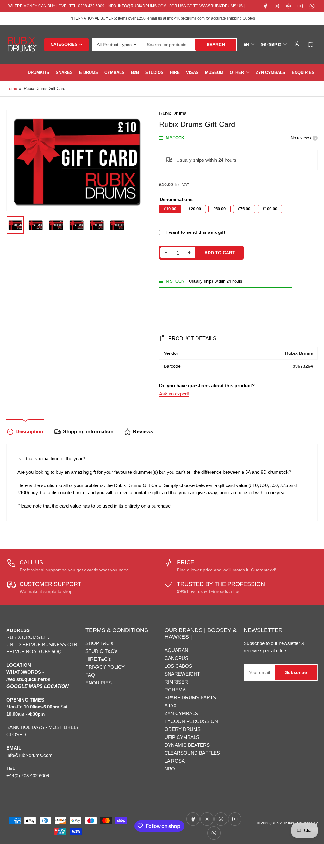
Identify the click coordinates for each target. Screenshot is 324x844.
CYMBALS (114, 72)
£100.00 (270, 209)
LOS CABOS (178, 666)
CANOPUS (176, 658)
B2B (135, 72)
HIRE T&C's (98, 659)
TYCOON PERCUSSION (191, 721)
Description (29, 431)
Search (216, 44)
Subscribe (296, 672)
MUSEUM (214, 72)
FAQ (90, 675)
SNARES (64, 72)
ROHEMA (175, 689)
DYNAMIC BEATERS (187, 745)
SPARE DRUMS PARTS (190, 697)
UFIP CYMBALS (182, 737)
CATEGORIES (64, 44)
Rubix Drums (173, 113)
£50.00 (219, 209)
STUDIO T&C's (101, 651)
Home (11, 88)
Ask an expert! (174, 393)
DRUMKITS (38, 72)
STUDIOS (154, 72)
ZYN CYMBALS (270, 72)
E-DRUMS (88, 72)
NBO (170, 768)
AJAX (171, 705)
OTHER (237, 72)
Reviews (143, 431)
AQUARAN (176, 650)
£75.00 (244, 209)
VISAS (192, 72)
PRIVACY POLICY (105, 667)
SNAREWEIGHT (182, 674)
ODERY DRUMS (183, 729)
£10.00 (170, 209)
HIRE (175, 72)
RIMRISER (176, 681)
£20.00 (195, 209)
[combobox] (189, 44)
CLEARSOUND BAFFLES (192, 753)
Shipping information (88, 431)
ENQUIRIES (303, 72)
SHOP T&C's (99, 643)
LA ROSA (175, 760)
